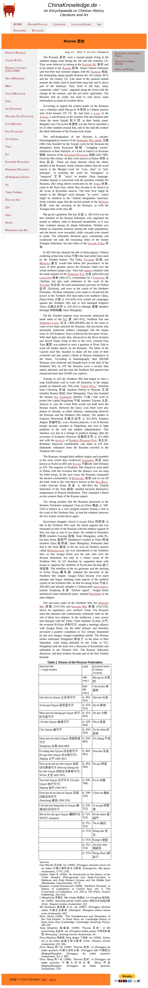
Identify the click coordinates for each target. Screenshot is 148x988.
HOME (17, 24)
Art (99, 24)
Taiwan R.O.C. (14, 60)
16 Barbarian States (17, 177)
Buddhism (95, 593)
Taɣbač (44, 116)
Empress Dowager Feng (83, 440)
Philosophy (19, 30)
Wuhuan (103, 201)
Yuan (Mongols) (15, 93)
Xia (65, 319)
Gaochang (88, 460)
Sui (7, 154)
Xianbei (66, 68)
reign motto (100, 586)
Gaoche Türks (96, 243)
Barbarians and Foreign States (127, 54)
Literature (59, 24)
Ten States (11, 139)
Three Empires (13, 192)
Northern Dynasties (17, 169)
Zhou (8, 214)
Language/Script (81, 24)
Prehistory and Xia (16, 230)
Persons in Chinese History (125, 62)
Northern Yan (76, 274)
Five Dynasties (14, 131)
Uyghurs (89, 259)
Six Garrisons (63, 396)
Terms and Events (124, 69)
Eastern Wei (79, 606)
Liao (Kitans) (13, 123)
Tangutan (99, 277)
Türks (97, 183)
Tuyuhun (45, 284)
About (52, 979)
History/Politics (37, 24)
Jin (6, 184)
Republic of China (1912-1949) (16, 69)
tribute (88, 270)
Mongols (45, 263)
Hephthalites (55, 550)
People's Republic (15, 52)
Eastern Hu (89, 64)
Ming (8, 85)
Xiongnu (96, 71)
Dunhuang (78, 478)
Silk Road (101, 481)
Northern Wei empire (89, 140)
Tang (8, 146)
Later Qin (46, 277)
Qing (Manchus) (14, 78)
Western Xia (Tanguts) (19, 116)
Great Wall (88, 386)
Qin (7, 207)
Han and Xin (12, 199)
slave (97, 113)
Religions (37, 30)
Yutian (76, 463)
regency (60, 440)
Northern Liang (49, 322)
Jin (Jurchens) (13, 108)
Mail (44, 979)
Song (8, 101)
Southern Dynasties (17, 161)
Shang (9, 222)
